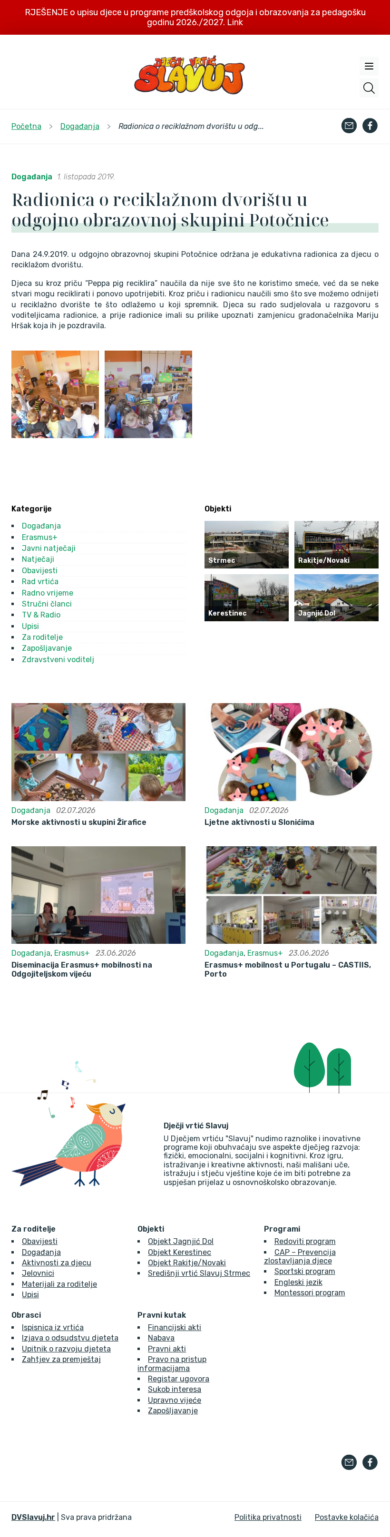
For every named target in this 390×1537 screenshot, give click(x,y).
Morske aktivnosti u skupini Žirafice (78, 822)
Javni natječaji (49, 548)
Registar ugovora (178, 1378)
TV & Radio (41, 614)
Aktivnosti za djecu (56, 1262)
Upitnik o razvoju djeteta (66, 1348)
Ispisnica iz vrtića (53, 1327)
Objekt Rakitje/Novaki (187, 1262)
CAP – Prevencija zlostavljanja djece (300, 1256)
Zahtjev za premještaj (61, 1359)
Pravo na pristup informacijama (171, 1363)
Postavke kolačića (347, 1517)
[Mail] (349, 126)
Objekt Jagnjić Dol (181, 1241)
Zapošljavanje (47, 648)
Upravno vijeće (174, 1400)
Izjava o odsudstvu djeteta (70, 1337)
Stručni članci (47, 603)
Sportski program (304, 1271)
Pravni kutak (161, 1315)
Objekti (150, 1229)
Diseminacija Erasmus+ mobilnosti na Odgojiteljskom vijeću (81, 969)
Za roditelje (42, 637)
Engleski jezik (298, 1282)
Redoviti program (305, 1241)
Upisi (30, 626)
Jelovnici (38, 1273)
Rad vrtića (40, 581)
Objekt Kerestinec (179, 1252)
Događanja (31, 176)
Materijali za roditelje (59, 1284)
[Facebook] (370, 126)
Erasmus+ (40, 537)
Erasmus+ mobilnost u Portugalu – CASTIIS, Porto (288, 969)
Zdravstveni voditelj (58, 659)
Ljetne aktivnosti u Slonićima (259, 822)
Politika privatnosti (268, 1517)
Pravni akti (167, 1348)
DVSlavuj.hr (33, 1517)
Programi (282, 1229)
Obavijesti (40, 570)
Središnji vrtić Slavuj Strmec (199, 1273)
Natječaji (38, 559)
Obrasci (26, 1315)
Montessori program (309, 1292)
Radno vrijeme (47, 592)
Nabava (161, 1337)
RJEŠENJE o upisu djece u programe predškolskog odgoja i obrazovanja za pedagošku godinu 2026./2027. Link (195, 17)
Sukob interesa (174, 1389)
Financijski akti (174, 1327)
